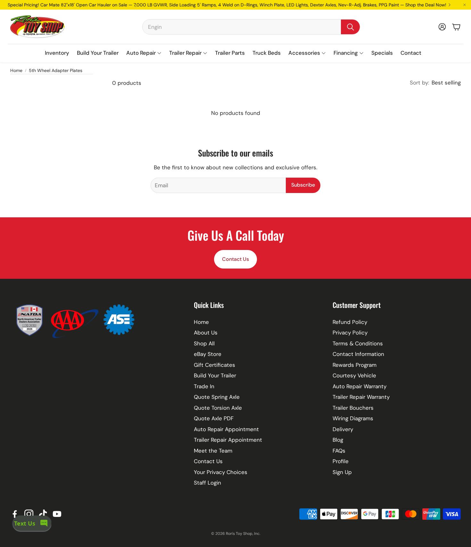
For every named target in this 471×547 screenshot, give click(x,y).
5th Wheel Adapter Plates (55, 70)
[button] (251, 27)
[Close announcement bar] (464, 5)
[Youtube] (57, 514)
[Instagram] (28, 514)
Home (16, 70)
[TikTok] (42, 514)
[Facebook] (14, 514)
